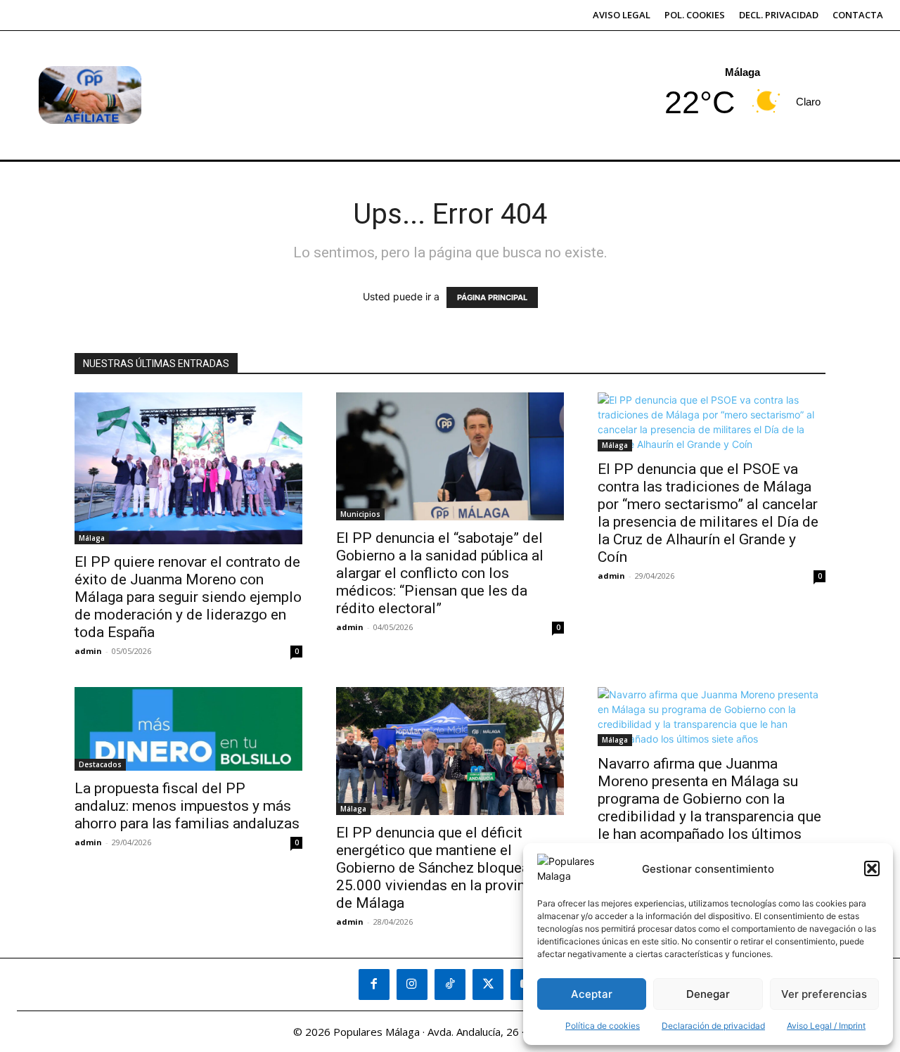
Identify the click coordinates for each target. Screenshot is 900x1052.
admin (88, 651)
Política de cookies (602, 1025)
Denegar (708, 994)
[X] (487, 984)
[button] (872, 868)
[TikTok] (450, 984)
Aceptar (591, 994)
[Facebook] (374, 984)
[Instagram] (412, 984)
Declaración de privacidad (713, 1025)
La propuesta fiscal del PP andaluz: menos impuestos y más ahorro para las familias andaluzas (187, 806)
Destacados (100, 764)
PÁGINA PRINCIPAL (492, 297)
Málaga (92, 538)
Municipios (360, 514)
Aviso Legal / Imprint (826, 1025)
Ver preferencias (824, 994)
